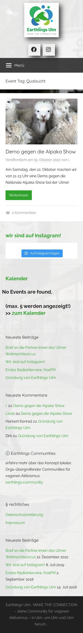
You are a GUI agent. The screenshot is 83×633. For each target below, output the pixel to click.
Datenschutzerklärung (24, 515)
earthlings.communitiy (24, 482)
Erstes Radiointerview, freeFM (31, 370)
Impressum (15, 523)
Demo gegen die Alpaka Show (41, 151)
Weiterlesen (18, 195)
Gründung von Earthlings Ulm (31, 377)
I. (69, 160)
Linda (10, 413)
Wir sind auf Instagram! (25, 362)
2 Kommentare (24, 213)
